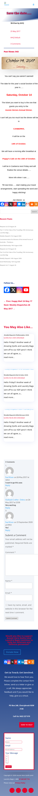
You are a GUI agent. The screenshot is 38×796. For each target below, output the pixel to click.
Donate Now (12, 652)
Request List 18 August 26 (8, 249)
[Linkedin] (23, 204)
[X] (10, 204)
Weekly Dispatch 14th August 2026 (11, 258)
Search (34, 212)
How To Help (27, 725)
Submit (8, 767)
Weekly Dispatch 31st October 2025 (16, 375)
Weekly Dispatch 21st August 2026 (10, 236)
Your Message (11, 753)
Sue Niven (9, 477)
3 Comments (15, 44)
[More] (36, 204)
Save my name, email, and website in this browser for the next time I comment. (18, 609)
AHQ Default (15, 37)
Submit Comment (11, 618)
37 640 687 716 (24, 779)
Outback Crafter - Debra (15, 500)
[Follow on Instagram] (24, 790)
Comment (10, 552)
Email (8, 593)
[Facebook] (2, 204)
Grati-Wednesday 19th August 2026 (11, 245)
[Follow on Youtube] (31, 790)
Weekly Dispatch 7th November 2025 (16, 335)
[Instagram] (6, 204)
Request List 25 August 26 (8, 226)
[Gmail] (27, 204)
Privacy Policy (20, 783)
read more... (9, 357)
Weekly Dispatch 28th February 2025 (16, 415)
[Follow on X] (18, 790)
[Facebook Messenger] (19, 204)
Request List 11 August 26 (8, 265)
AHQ (22, 23)
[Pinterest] (15, 204)
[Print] (32, 204)
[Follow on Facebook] (12, 790)
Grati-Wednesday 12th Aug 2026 (10, 262)
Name (8, 581)
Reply (7, 485)
